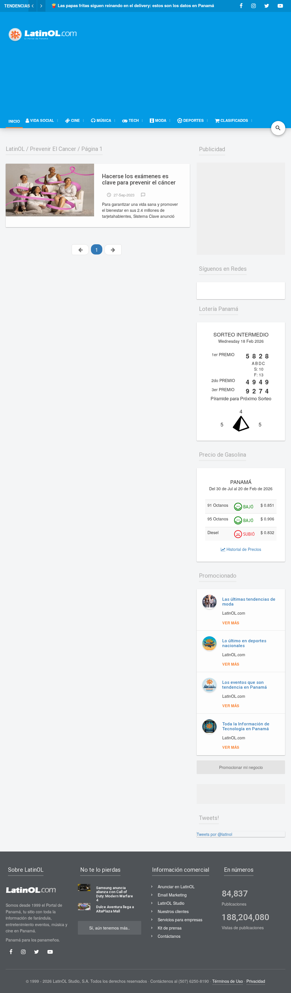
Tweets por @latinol (214, 834)
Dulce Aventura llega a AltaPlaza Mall (115, 909)
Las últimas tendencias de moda (248, 602)
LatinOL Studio (171, 903)
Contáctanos (169, 936)
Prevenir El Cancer (53, 148)
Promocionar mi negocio (241, 767)
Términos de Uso (227, 981)
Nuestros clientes (173, 911)
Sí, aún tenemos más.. (109, 928)
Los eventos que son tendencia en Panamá (244, 685)
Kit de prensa (170, 928)
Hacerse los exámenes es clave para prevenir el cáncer (139, 179)
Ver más (230, 622)
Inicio (14, 121)
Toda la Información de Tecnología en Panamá (245, 726)
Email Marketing (172, 895)
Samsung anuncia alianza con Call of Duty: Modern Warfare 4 (114, 894)
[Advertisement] (190, 59)
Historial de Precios (243, 549)
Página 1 (92, 148)
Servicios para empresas (180, 919)
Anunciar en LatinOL (176, 886)
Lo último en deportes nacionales (244, 643)
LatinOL (15, 148)
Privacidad (255, 981)
